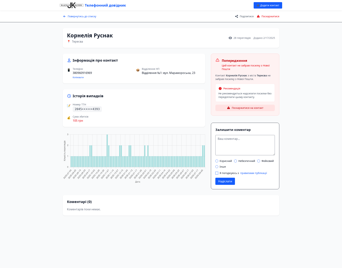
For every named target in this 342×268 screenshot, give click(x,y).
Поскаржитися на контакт (247, 108)
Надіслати (225, 181)
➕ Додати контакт (267, 5)
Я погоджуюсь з (243, 173)
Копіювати (78, 77)
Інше (223, 166)
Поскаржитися (270, 16)
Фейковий (267, 161)
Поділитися (247, 16)
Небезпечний (246, 161)
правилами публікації (253, 173)
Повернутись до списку (82, 16)
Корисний (226, 161)
